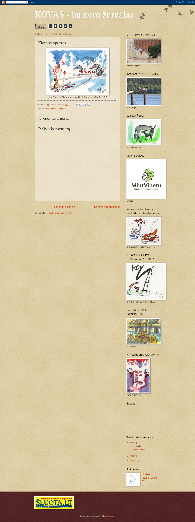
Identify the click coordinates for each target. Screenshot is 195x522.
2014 (132, 456)
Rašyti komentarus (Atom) (59, 213)
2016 (132, 443)
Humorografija (51, 109)
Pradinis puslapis (64, 206)
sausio (135, 446)
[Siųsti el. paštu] (77, 104)
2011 (132, 460)
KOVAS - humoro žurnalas (84, 14)
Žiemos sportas (138, 450)
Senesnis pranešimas (107, 206)
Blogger (110, 516)
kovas (147, 474)
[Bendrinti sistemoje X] (83, 104)
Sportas (62, 109)
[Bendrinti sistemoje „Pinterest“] (88, 104)
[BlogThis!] (80, 104)
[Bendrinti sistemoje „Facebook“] (86, 104)
